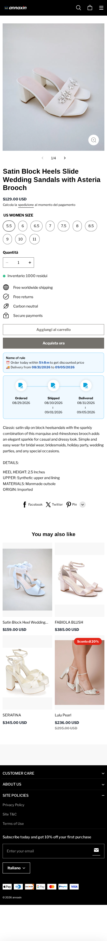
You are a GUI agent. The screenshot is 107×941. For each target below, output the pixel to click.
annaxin (17, 897)
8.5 (91, 226)
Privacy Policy (13, 805)
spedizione (26, 205)
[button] (101, 8)
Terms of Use (13, 823)
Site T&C (10, 814)
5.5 (9, 226)
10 (20, 239)
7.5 (63, 226)
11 (34, 239)
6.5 (36, 226)
